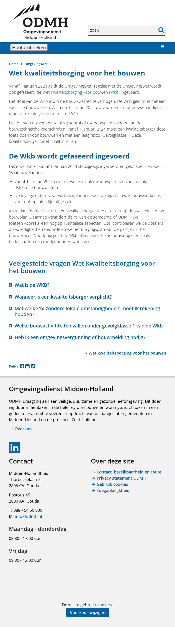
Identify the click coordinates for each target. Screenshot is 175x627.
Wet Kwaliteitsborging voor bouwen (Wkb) (81, 92)
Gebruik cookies (112, 484)
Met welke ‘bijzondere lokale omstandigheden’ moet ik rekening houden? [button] (87, 311)
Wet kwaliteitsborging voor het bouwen (127, 353)
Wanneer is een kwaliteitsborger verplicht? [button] (63, 297)
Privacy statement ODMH (122, 478)
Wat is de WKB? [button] (32, 285)
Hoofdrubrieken (30, 47)
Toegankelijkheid (113, 490)
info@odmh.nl (28, 516)
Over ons (23, 428)
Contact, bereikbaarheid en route (129, 472)
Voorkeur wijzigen (87, 612)
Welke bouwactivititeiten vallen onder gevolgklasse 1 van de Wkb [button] (89, 326)
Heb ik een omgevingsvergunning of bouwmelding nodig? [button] (80, 337)
